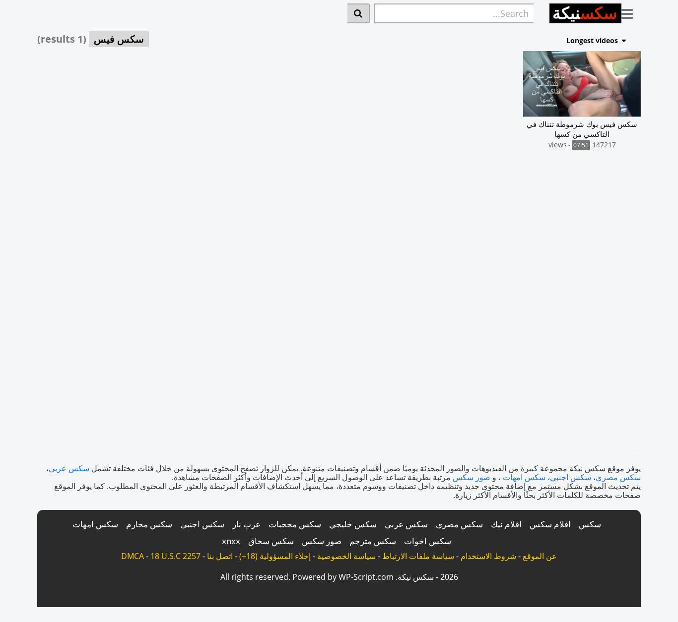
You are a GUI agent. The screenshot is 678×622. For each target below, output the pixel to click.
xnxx (231, 541)
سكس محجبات (295, 524)
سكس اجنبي (570, 477)
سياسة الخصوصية (346, 556)
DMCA (132, 556)
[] (358, 13)
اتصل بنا (220, 556)
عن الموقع (540, 556)
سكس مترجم (372, 541)
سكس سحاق (271, 541)
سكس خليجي (353, 524)
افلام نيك (506, 524)
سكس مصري (618, 477)
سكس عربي (69, 468)
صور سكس (471, 477)
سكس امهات (524, 477)
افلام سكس (550, 524)
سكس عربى (406, 524)
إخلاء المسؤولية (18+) (275, 556)
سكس (590, 524)
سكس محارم (149, 524)
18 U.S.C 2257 (175, 556)
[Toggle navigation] (631, 12)
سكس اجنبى (202, 524)
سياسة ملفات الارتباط (418, 556)
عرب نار (246, 524)
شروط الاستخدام (488, 556)
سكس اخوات (427, 541)
